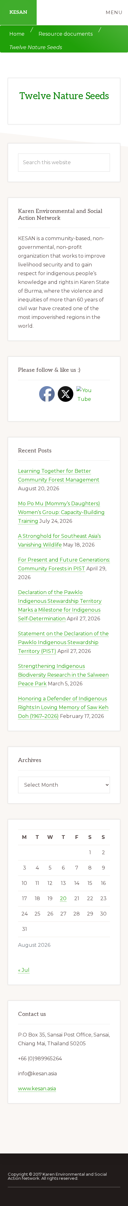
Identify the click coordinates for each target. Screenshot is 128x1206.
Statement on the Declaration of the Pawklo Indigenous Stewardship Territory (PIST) (63, 642)
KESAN (18, 12)
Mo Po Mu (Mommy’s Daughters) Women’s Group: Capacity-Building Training (61, 512)
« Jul (24, 970)
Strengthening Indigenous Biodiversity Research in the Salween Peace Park (63, 675)
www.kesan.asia (37, 1089)
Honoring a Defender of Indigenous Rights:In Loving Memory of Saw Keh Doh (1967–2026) (63, 707)
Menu (114, 12)
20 (63, 898)
